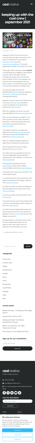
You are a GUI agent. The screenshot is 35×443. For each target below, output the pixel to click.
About (20, 412)
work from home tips (10, 62)
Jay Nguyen (7, 197)
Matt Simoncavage (16, 137)
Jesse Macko (7, 166)
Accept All (17, 430)
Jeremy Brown (17, 149)
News (4, 277)
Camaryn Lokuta (12, 182)
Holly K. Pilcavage (12, 94)
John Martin (14, 205)
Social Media (7, 288)
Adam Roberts (26, 168)
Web (4, 298)
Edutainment (7, 270)
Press (4, 280)
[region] (17, 428)
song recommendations (11, 64)
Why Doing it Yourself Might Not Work (16, 331)
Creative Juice (7, 263)
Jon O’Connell (18, 214)
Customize (17, 435)
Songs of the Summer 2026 (12, 316)
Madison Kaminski (19, 132)
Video (4, 295)
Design (5, 266)
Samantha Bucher (25, 113)
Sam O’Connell (8, 126)
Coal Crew (16, 103)
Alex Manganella (8, 160)
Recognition (7, 284)
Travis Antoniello (8, 191)
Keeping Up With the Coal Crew (14, 232)
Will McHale (16, 107)
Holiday (5, 273)
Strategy (5, 291)
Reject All (17, 439)
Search (28, 246)
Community (7, 259)
